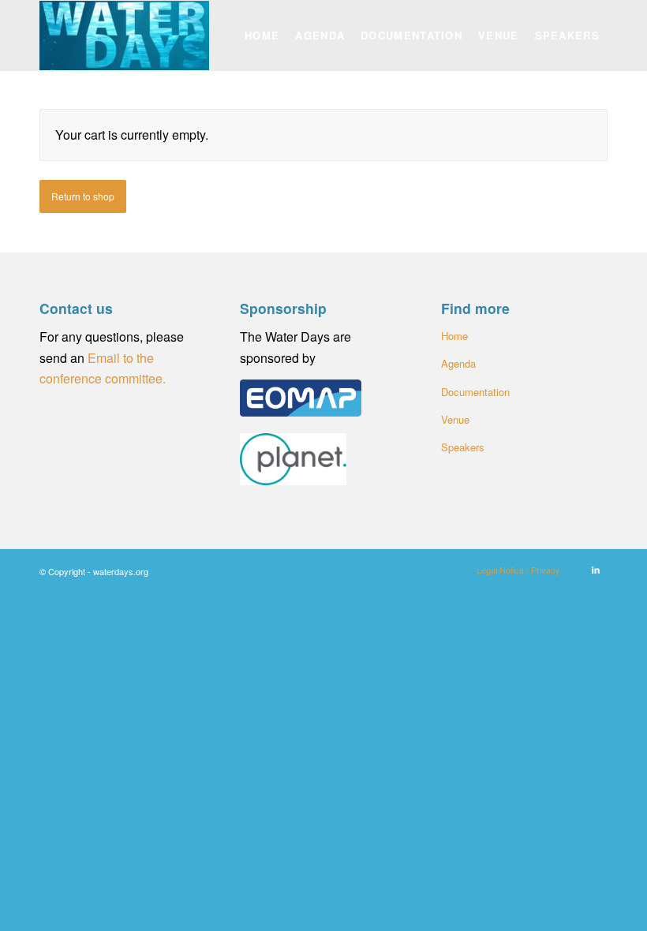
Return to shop (82, 196)
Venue (455, 419)
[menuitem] (262, 35)
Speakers (462, 446)
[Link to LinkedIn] (596, 569)
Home (454, 335)
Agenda (458, 363)
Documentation (475, 391)
